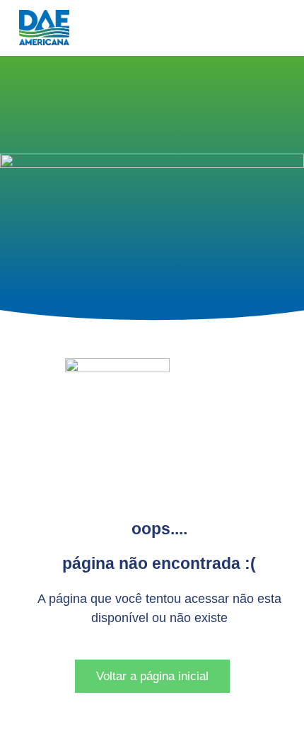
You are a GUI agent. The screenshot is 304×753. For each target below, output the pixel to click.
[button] (11, 151)
